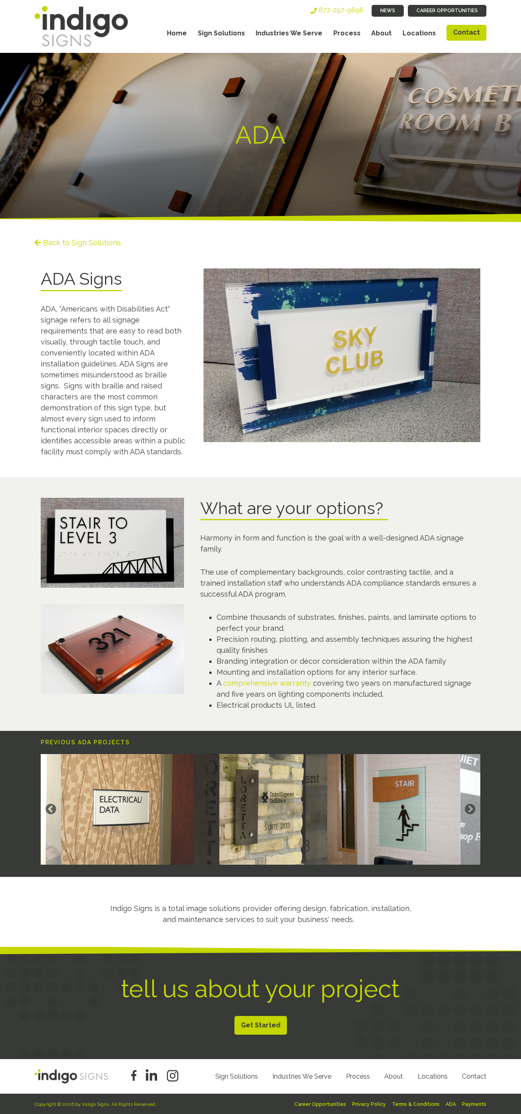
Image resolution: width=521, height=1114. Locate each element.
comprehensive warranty (267, 683)
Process (347, 33)
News (387, 10)
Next (470, 809)
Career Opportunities (447, 10)
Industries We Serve (289, 33)
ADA (451, 1104)
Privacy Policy (369, 1104)
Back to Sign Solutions (82, 242)
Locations (419, 33)
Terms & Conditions (416, 1104)
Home (177, 33)
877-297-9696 (341, 10)
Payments (474, 1104)
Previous (51, 809)
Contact (466, 32)
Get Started (260, 1025)
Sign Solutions (221, 33)
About (381, 33)
